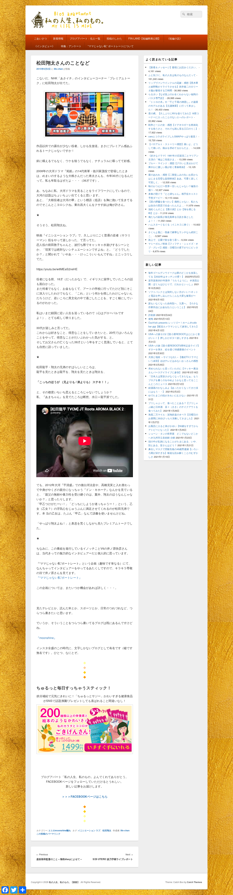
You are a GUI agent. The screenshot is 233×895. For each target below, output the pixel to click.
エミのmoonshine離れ (59, 830)
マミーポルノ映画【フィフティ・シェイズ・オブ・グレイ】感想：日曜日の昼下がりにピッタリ (173, 247)
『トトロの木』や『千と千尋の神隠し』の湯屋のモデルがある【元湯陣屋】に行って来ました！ (173, 105)
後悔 (150, 318)
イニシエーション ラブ (89, 830)
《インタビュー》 (44, 46)
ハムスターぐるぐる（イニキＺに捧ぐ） (169, 224)
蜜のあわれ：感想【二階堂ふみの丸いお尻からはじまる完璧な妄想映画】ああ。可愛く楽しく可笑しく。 (173, 178)
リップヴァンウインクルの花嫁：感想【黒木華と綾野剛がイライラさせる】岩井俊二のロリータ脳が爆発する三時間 (173, 86)
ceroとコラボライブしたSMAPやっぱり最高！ (173, 136)
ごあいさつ (40, 38)
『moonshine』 (46, 638)
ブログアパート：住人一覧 (85, 38)
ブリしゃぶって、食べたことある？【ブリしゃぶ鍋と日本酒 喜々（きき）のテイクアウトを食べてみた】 (173, 406)
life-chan (58, 68)
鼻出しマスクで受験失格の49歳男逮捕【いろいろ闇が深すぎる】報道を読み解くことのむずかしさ (173, 452)
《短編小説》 (174, 38)
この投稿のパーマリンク (48, 833)
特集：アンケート (71, 46)
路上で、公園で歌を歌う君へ (163, 239)
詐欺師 (151, 315)
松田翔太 (106, 830)
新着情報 (58, 38)
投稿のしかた (114, 38)
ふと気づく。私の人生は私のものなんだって (172, 75)
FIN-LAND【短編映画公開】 (144, 38)
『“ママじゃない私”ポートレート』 (59, 577)
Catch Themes (194, 882)
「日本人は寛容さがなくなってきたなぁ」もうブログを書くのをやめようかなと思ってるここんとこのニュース (173, 380)
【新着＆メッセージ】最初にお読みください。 (173, 67)
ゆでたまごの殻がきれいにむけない (167, 395)
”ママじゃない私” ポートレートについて (111, 46)
